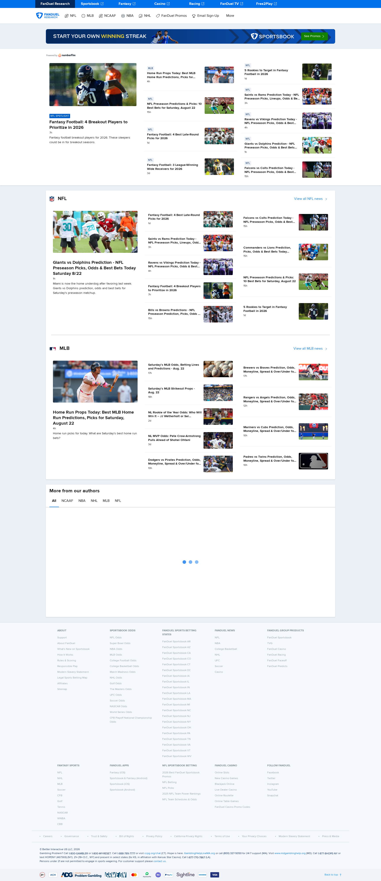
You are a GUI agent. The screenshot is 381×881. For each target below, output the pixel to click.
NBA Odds (116, 649)
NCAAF (110, 16)
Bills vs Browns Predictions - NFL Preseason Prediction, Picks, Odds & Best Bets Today (174, 314)
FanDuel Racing (276, 655)
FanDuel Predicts (277, 666)
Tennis (61, 807)
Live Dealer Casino (226, 790)
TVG (270, 643)
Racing (194, 4)
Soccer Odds (117, 700)
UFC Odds (116, 695)
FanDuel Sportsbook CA (176, 653)
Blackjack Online (224, 784)
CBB (60, 824)
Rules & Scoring (66, 660)
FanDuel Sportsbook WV (176, 756)
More (230, 16)
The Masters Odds (121, 689)
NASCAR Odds (118, 706)
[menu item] (47, 11)
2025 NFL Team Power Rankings (181, 794)
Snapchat (272, 795)
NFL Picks (168, 788)
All (54, 501)
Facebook (273, 772)
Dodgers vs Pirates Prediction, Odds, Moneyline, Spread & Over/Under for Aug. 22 (174, 463)
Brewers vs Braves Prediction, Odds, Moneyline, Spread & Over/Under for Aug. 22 (269, 371)
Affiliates (62, 683)
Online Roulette (224, 795)
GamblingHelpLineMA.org (199, 853)
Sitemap (62, 689)
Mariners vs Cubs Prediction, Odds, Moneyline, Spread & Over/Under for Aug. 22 (269, 431)
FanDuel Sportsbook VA (176, 745)
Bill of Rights (126, 836)
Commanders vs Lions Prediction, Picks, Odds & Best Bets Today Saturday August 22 (267, 251)
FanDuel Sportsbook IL (175, 681)
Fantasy (125, 4)
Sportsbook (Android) (122, 790)
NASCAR (62, 813)
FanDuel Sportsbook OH (176, 727)
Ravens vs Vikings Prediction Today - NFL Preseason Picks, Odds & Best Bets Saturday (271, 123)
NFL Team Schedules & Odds (179, 799)
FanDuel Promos (174, 16)
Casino (159, 4)
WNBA (61, 818)
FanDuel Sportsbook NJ (176, 716)
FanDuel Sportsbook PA (176, 733)
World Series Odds (121, 712)
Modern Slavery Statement (73, 672)
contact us (159, 861)
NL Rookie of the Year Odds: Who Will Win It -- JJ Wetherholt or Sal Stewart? (175, 416)
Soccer (219, 666)
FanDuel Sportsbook (279, 637)
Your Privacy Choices (254, 836)
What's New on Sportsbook (73, 649)
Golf (59, 801)
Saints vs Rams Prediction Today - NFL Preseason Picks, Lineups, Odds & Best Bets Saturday (272, 98)
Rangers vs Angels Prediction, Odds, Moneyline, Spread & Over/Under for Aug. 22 (269, 401)
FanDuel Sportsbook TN (176, 739)
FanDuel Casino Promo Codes (232, 807)
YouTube (272, 790)
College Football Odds (123, 660)
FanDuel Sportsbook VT (176, 750)
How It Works (65, 655)
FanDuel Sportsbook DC (176, 670)
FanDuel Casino (276, 649)
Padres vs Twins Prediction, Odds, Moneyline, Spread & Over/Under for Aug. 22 (269, 460)
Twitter (271, 778)
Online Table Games (227, 801)
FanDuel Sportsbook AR (176, 641)
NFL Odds (116, 637)
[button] (314, 36)
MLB (90, 16)
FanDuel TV (229, 4)
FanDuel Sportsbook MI (176, 704)
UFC (217, 660)
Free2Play (264, 4)
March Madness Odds (123, 672)
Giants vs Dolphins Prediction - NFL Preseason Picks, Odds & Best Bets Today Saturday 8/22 (270, 147)
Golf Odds (116, 683)
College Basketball (226, 649)
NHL (147, 16)
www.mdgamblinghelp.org (290, 853)
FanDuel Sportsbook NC (176, 710)
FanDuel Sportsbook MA (176, 699)
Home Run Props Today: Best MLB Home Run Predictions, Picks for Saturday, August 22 (171, 77)
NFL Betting (169, 782)
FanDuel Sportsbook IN (176, 687)
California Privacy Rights (188, 836)
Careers (47, 836)
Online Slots (222, 772)
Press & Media (330, 836)
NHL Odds (116, 678)
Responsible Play (67, 666)
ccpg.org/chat (152, 853)
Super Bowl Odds (120, 643)
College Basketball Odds (124, 666)
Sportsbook (90, 4)
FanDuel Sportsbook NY (176, 722)
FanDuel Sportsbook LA (176, 693)
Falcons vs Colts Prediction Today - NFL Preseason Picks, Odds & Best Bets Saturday (269, 172)
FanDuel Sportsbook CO (176, 659)
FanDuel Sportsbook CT (176, 664)
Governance (71, 836)
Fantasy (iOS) (117, 772)
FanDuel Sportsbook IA (176, 676)
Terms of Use (222, 836)
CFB (59, 795)
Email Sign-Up (208, 16)
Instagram (273, 784)
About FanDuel (66, 643)
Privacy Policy (154, 836)
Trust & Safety (99, 836)
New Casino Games (226, 778)
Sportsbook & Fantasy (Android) (128, 778)
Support (62, 637)
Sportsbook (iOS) (120, 784)
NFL (73, 16)
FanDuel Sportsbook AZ (176, 647)
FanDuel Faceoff (277, 660)
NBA (130, 16)
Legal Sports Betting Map (72, 678)
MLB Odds (116, 655)
